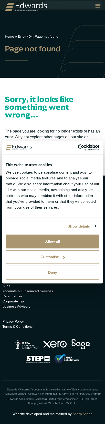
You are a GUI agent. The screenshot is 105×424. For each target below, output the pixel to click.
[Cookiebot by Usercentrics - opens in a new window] (78, 147)
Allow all (52, 241)
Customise (50, 257)
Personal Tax (12, 296)
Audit (6, 286)
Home (9, 36)
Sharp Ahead (83, 414)
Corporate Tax (13, 301)
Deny (52, 272)
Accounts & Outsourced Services (27, 291)
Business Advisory (16, 306)
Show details (79, 226)
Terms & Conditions (17, 326)
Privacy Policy (13, 321)
